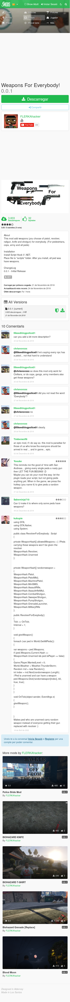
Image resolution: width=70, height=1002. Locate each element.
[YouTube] (21, 120)
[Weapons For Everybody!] (35, 196)
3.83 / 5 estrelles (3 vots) (11, 227)
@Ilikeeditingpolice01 (26, 352)
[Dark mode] (61, 4)
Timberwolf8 (20, 439)
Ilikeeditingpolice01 (24, 333)
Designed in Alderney (12, 989)
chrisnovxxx (20, 348)
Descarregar (37, 99)
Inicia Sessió (35, 738)
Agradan (32, 220)
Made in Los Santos (11, 992)
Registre (49, 738)
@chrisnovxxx (22, 371)
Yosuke (18, 461)
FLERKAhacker (30, 116)
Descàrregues (14, 220)
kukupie (18, 518)
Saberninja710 (21, 499)
